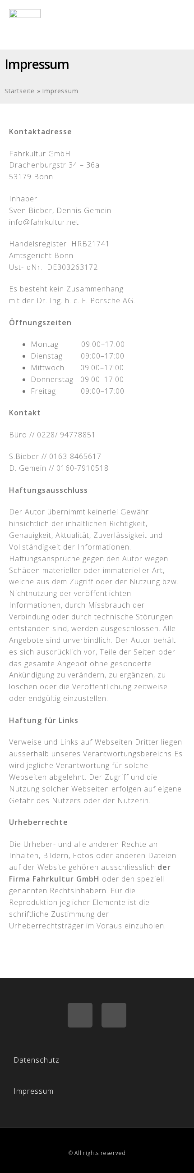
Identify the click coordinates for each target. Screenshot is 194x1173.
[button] (178, 24)
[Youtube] (114, 1015)
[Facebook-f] (80, 1015)
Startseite (20, 90)
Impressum (34, 1091)
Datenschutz (37, 1060)
